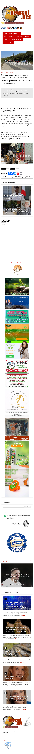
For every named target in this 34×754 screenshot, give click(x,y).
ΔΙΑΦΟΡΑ (7, 40)
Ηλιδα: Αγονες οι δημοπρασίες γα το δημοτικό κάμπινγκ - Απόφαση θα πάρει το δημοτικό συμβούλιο (16, 211)
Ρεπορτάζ (11, 72)
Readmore (17, 580)
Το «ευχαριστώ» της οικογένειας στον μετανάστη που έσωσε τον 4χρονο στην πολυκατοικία (14, 196)
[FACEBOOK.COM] (2, 29)
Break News (6, 72)
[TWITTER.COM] (5, 29)
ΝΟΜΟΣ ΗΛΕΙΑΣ (9, 37)
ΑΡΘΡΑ (27, 37)
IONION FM (19, 37)
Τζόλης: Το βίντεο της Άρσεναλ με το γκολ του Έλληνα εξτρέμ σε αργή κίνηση (17, 575)
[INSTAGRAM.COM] (10, 29)
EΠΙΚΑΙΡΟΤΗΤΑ (14, 34)
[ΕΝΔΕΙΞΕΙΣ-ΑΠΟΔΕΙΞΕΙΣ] (18, 29)
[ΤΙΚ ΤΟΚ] (13, 29)
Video (5, 561)
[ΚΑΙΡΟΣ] (15, 29)
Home (5, 34)
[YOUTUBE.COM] (8, 29)
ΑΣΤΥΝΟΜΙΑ (8, 43)
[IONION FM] (21, 29)
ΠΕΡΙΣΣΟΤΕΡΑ (17, 40)
